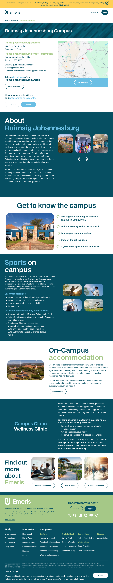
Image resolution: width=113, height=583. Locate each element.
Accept (100, 575)
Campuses (14, 20)
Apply (28, 104)
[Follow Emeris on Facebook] (75, 515)
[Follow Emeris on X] (69, 515)
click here (78, 579)
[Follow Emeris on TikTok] (97, 515)
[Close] (107, 2)
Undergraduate (11, 534)
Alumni (25, 555)
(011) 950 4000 (15, 60)
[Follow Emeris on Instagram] (86, 515)
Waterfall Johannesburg (49, 555)
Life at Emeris (27, 538)
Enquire (94, 12)
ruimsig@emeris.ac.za (14, 68)
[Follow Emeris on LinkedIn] (80, 515)
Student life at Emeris (96, 485)
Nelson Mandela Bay (86, 538)
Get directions (83, 83)
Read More (64, 5)
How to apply (70, 485)
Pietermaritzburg (68, 551)
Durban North (67, 538)
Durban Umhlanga (69, 546)
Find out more (57, 391)
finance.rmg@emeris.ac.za (34, 71)
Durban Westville (68, 542)
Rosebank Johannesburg (50, 542)
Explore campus (14, 86)
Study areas (9, 547)
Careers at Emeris (29, 547)
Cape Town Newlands (86, 550)
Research (26, 551)
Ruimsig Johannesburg (49, 546)
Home (7, 20)
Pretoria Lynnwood (47, 538)
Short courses (10, 542)
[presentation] (80, 159)
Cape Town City (84, 546)
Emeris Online (102, 538)
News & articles (28, 542)
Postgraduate (10, 538)
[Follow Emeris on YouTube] (91, 515)
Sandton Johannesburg (49, 551)
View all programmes (43, 485)
